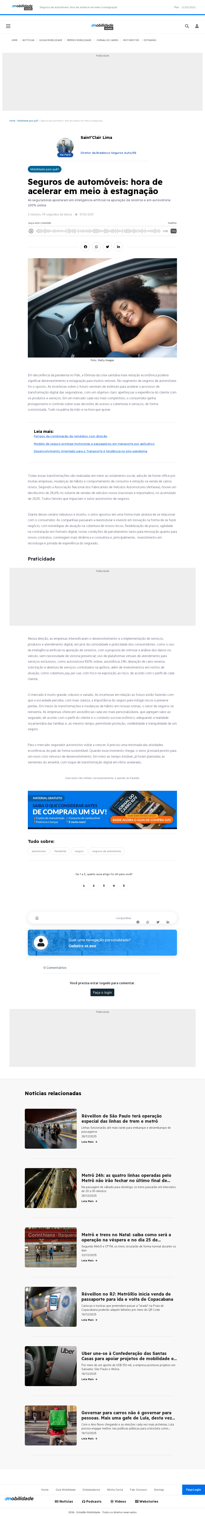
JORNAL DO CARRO (107, 40)
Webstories (148, 1501)
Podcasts (93, 1501)
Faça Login (193, 1489)
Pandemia (60, 851)
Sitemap (159, 1489)
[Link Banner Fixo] (102, 810)
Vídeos (120, 1501)
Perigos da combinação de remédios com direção (70, 436)
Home (12, 120)
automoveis (39, 851)
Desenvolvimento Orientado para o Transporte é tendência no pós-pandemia (90, 451)
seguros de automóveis (106, 851)
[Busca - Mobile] (187, 26)
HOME (14, 40)
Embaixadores (91, 1489)
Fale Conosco (138, 1489)
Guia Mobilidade (66, 1489)
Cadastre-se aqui (82, 945)
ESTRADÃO (150, 40)
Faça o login (102, 992)
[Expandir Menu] (8, 26)
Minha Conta (115, 1489)
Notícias (65, 1501)
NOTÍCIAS (28, 40)
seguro (79, 851)
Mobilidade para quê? (27, 120)
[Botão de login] (197, 26)
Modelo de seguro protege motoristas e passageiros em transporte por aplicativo (94, 444)
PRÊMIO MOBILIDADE (79, 40)
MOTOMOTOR (131, 40)
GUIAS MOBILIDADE (50, 40)
